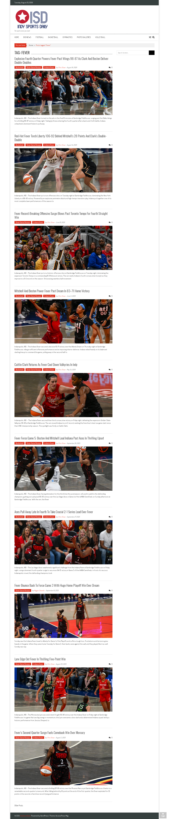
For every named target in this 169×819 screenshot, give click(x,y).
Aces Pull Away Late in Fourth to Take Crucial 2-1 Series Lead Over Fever (53, 511)
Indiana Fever (49, 67)
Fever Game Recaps (34, 67)
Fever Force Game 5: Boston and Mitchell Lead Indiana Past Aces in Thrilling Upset (59, 438)
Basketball (53, 37)
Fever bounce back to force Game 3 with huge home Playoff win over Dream (56, 585)
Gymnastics (67, 37)
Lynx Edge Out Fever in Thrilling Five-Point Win (40, 659)
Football (40, 37)
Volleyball (100, 37)
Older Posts (18, 806)
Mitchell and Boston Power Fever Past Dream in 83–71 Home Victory (52, 290)
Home (16, 37)
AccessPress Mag (62, 816)
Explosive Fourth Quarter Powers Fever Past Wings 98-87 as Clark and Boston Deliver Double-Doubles (61, 60)
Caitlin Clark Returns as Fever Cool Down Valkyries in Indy (45, 364)
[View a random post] (150, 37)
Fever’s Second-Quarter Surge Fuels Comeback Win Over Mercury (49, 732)
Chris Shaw (61, 67)
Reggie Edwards (39, 590)
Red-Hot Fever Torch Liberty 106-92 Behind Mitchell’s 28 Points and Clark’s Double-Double (60, 137)
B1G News (27, 37)
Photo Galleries (84, 37)
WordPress (44, 816)
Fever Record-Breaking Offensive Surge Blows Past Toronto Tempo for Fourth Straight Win (61, 215)
